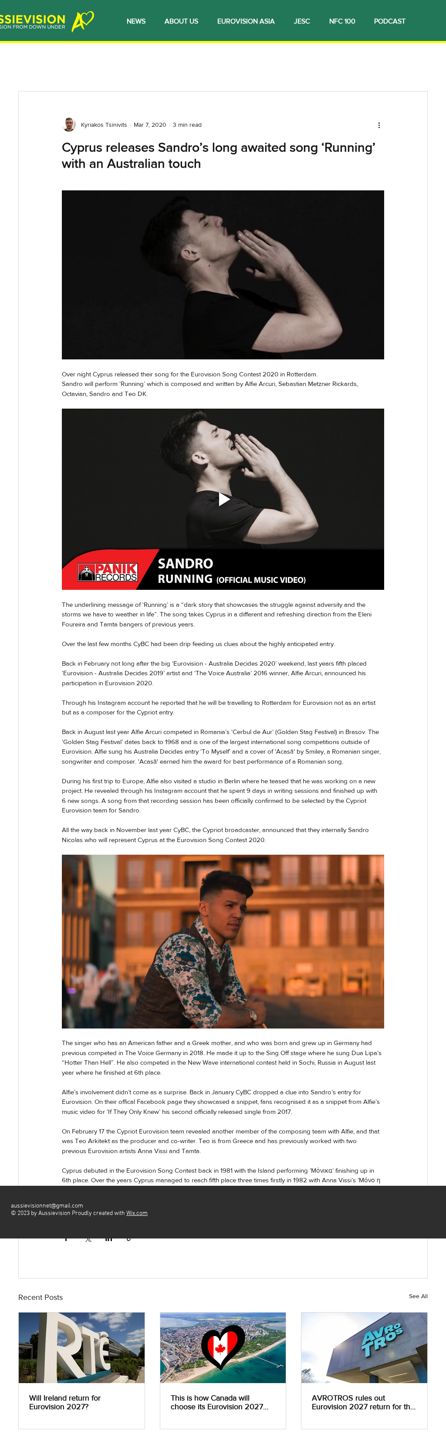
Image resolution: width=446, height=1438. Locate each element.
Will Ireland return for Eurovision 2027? (65, 1402)
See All (418, 1296)
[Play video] (223, 499)
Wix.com (137, 1213)
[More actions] (379, 124)
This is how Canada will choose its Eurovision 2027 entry (217, 1402)
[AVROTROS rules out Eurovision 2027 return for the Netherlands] (364, 1348)
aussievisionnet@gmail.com (47, 1206)
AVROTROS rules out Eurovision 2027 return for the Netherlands (363, 1402)
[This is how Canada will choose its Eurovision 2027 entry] (223, 1348)
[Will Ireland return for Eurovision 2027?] (82, 1348)
